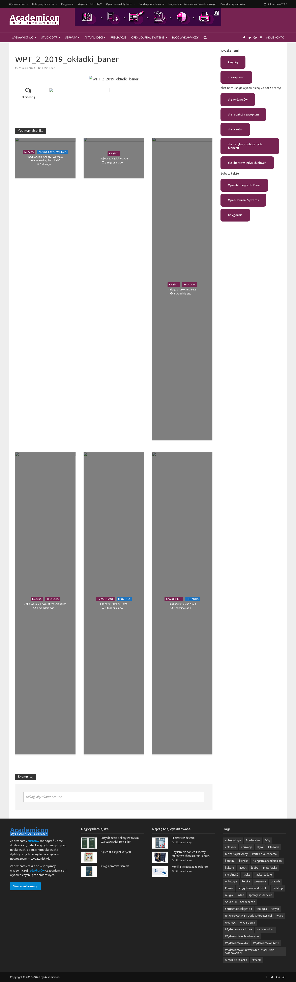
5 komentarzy (183, 842)
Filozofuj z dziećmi (183, 837)
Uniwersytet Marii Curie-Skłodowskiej (248, 915)
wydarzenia (247, 922)
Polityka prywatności (232, 4)
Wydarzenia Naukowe (238, 929)
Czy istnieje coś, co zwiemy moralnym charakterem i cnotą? (191, 853)
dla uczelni (235, 129)
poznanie (260, 881)
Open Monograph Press (244, 185)
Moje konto (275, 37)
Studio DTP (49, 37)
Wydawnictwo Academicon (242, 936)
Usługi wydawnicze (43, 4)
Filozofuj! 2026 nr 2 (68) (182, 603)
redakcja (278, 888)
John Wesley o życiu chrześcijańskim (45, 603)
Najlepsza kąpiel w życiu (114, 158)
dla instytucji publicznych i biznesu (245, 146)
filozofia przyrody (236, 854)
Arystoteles (253, 840)
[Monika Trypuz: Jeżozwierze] (159, 871)
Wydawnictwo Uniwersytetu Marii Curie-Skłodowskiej (250, 951)
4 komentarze (183, 860)
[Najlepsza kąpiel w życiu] (88, 856)
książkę (233, 62)
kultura (229, 867)
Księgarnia (67, 4)
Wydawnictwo (17, 4)
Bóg (267, 840)
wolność (230, 922)
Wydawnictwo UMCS (266, 943)
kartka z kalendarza (264, 854)
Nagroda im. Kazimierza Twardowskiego (192, 4)
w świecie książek (236, 959)
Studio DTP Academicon (240, 902)
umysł (275, 908)
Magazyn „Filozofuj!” (90, 4)
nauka (246, 874)
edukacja (246, 847)
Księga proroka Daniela (182, 289)
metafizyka (270, 867)
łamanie (256, 959)
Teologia (190, 284)
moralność (231, 874)
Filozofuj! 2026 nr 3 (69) (113, 603)
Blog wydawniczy (185, 37)
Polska (246, 881)
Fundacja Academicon (152, 4)
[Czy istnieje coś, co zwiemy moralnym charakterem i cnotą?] (159, 856)
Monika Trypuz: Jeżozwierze (190, 866)
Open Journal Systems (119, 4)
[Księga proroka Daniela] (88, 871)
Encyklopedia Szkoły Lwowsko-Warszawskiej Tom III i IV (45, 158)
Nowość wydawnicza (52, 152)
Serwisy (71, 37)
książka (243, 860)
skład (240, 895)
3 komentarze (183, 871)
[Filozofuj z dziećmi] (159, 842)
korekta (230, 860)
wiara (279, 915)
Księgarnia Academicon (267, 860)
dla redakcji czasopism (243, 114)
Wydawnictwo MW (236, 943)
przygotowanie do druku (253, 888)
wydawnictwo (265, 929)
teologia (262, 908)
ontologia (231, 881)
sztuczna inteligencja (238, 908)
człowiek (230, 847)
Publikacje (118, 37)
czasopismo (236, 77)
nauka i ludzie (263, 874)
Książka (29, 152)
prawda (275, 881)
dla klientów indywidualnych (247, 162)
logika (255, 867)
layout (242, 867)
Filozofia (124, 599)
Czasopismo (105, 599)
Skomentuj (28, 97)
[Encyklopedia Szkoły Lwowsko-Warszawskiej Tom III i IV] (88, 842)
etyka (260, 847)
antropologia (233, 840)
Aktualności (94, 37)
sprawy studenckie (260, 895)
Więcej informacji (25, 886)
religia (229, 895)
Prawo (229, 888)
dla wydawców (238, 99)
